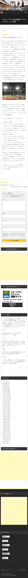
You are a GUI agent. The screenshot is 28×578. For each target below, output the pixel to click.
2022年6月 (5, 387)
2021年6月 (5, 405)
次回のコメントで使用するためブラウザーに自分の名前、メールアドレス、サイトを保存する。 (13, 235)
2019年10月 (5, 436)
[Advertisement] (14, 266)
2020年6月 (5, 424)
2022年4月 (5, 390)
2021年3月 (5, 410)
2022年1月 (5, 394)
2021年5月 (5, 407)
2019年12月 (5, 433)
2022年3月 (5, 391)
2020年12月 (5, 415)
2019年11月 (5, 435)
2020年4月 (5, 427)
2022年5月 (5, 388)
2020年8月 (5, 421)
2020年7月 (5, 422)
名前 (3, 213)
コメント (4, 199)
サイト (3, 227)
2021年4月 (5, 408)
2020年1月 (5, 432)
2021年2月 (5, 412)
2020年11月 (5, 416)
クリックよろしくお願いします (9, 561)
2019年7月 (5, 441)
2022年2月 (5, 393)
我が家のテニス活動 (13, 8)
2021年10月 (5, 399)
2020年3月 (5, 429)
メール (4, 220)
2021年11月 (5, 398)
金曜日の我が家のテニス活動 (18, 186)
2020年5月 (5, 426)
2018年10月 (5, 443)
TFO (4, 31)
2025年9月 (5, 382)
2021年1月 (5, 413)
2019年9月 (5, 438)
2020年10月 (5, 418)
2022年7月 (5, 385)
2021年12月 (5, 396)
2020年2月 (5, 430)
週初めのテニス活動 (7, 185)
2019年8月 (5, 440)
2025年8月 (5, 383)
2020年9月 (5, 419)
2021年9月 (5, 401)
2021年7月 (5, 404)
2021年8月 (5, 402)
